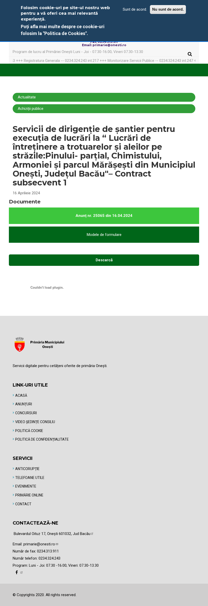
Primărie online (29, 495)
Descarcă (104, 260)
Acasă (21, 395)
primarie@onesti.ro (39, 544)
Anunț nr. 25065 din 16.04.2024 (104, 215)
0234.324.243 (49, 558)
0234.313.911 (48, 551)
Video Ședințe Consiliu (35, 422)
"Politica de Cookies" (65, 33)
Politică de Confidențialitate (42, 439)
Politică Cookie (29, 431)
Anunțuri (23, 404)
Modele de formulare (104, 234)
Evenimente (25, 486)
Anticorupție (27, 469)
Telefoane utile (29, 478)
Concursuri (26, 413)
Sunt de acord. (135, 9)
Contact (23, 504)
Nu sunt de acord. (168, 9)
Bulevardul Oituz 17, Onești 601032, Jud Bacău (52, 533)
